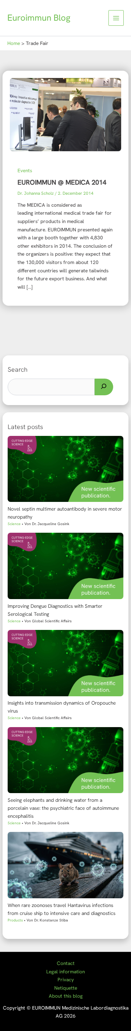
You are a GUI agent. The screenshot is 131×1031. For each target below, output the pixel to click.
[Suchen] (104, 387)
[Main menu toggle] (116, 18)
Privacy (65, 979)
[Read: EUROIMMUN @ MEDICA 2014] (65, 114)
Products (15, 920)
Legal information (65, 971)
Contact (66, 963)
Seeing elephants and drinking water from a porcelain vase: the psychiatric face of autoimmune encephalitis (63, 808)
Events (24, 170)
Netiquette (65, 988)
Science (14, 523)
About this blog (66, 996)
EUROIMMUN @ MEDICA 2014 (61, 182)
